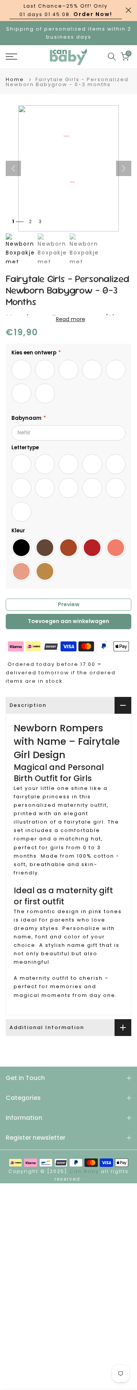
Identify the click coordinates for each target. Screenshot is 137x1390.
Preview (69, 604)
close (128, 10)
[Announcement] (66, 10)
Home (15, 79)
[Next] (123, 168)
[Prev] (13, 168)
